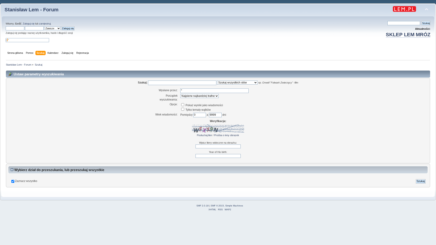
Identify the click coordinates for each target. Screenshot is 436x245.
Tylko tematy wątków (198, 109)
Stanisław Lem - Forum (32, 9)
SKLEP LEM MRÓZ (408, 34)
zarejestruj (45, 23)
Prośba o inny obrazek (226, 135)
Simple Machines (234, 205)
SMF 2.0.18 (202, 205)
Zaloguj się (29, 23)
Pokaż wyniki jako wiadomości (204, 105)
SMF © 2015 (217, 205)
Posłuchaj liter (204, 135)
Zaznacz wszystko (26, 181)
